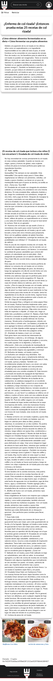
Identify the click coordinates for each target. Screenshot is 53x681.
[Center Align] (39, 3)
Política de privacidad (13, 675)
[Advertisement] (26, 121)
